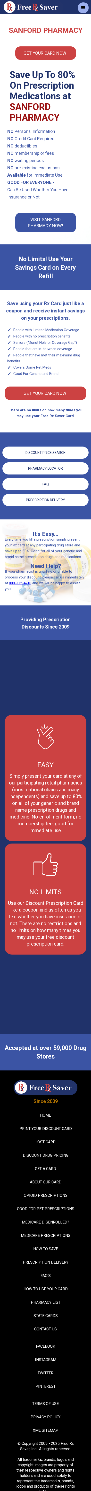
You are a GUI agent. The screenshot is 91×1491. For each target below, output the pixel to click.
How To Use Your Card (46, 1289)
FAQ (45, 484)
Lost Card (45, 1142)
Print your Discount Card (45, 1128)
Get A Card (45, 1168)
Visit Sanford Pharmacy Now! (45, 222)
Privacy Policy (45, 1417)
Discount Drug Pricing (45, 1155)
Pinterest (45, 1386)
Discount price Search (45, 453)
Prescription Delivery (45, 500)
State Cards (45, 1315)
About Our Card (45, 1182)
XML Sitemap (45, 1430)
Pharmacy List (45, 1302)
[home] (31, 7)
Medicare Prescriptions (45, 1235)
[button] (83, 7)
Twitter (45, 1373)
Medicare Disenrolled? (45, 1222)
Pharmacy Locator (45, 468)
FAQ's (46, 1275)
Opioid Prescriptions (45, 1195)
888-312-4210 (20, 583)
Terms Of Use (45, 1403)
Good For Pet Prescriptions (45, 1209)
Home (45, 1115)
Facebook (45, 1346)
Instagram (45, 1359)
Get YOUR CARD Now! (45, 53)
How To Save (45, 1249)
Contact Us (45, 1329)
